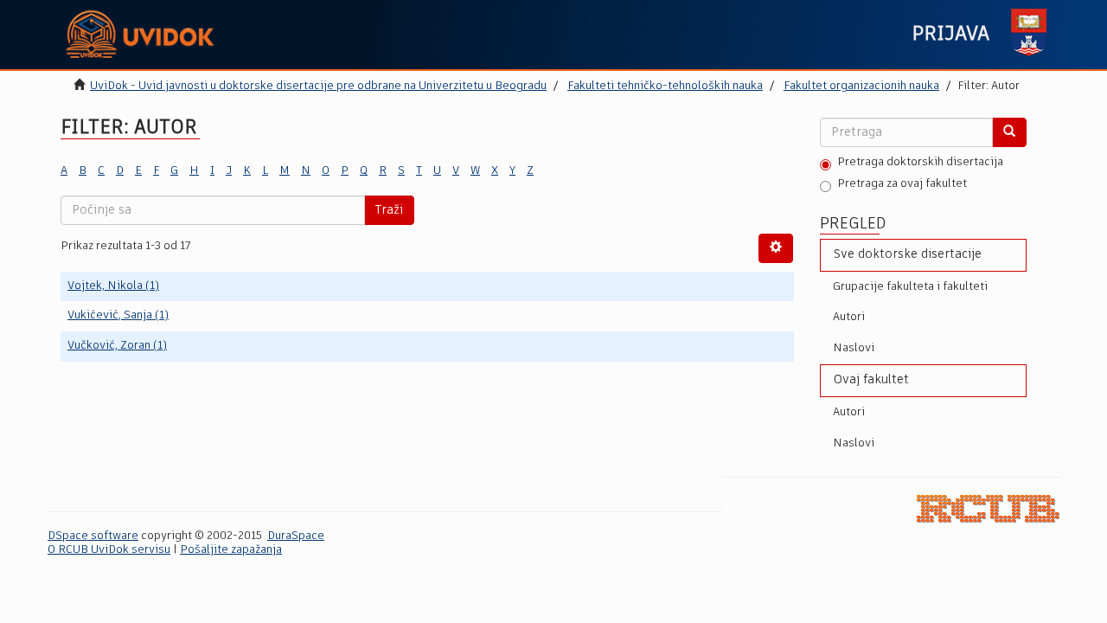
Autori (849, 317)
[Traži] (1009, 132)
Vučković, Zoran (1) (117, 345)
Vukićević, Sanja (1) (118, 315)
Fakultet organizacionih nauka (861, 86)
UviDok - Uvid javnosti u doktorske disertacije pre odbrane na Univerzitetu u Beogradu (318, 86)
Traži (389, 210)
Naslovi (853, 348)
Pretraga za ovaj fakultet (902, 183)
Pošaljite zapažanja (231, 550)
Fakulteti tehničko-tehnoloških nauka (665, 86)
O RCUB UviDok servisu (109, 550)
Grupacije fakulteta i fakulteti (910, 286)
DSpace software (93, 536)
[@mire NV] (988, 508)
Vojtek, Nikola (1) (113, 286)
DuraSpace (295, 536)
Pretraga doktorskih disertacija (920, 162)
